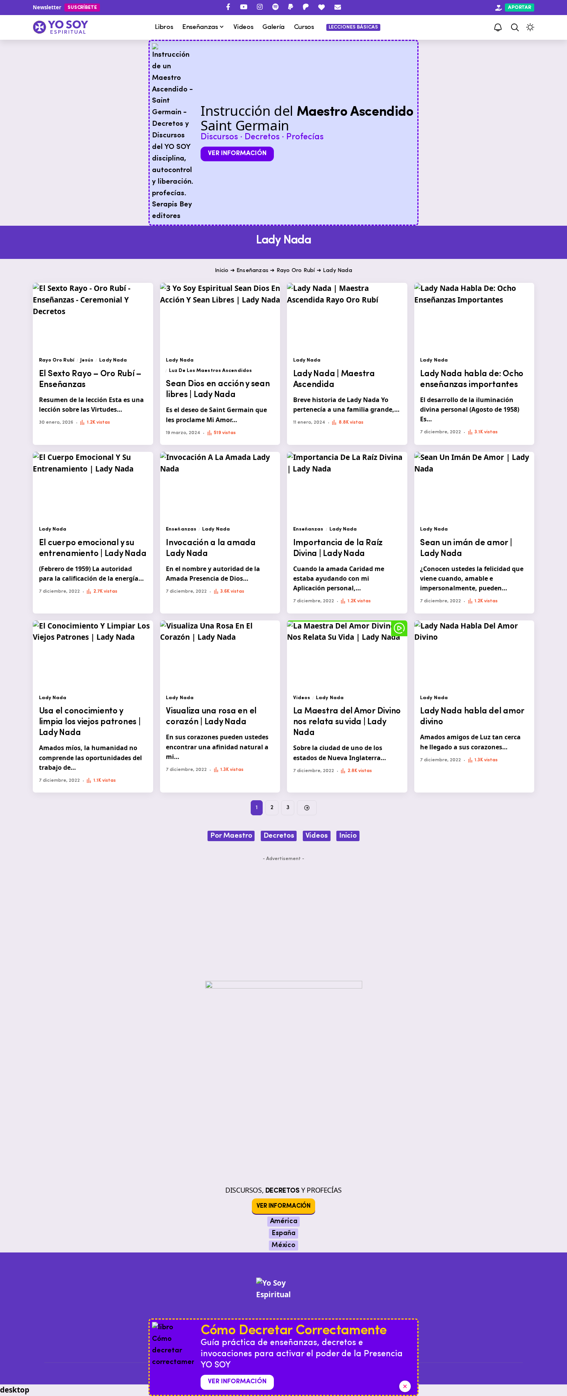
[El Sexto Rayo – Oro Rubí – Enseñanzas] (93, 316)
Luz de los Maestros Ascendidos (210, 370)
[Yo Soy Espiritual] (283, 1308)
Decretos (278, 836)
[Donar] (321, 7)
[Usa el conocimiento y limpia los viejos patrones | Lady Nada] (93, 654)
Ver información (237, 153)
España (283, 1233)
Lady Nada (113, 360)
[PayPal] (290, 7)
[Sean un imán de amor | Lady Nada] (474, 485)
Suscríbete (82, 7)
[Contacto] (337, 7)
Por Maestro (231, 836)
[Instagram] (260, 7)
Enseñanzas (252, 271)
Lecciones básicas (353, 27)
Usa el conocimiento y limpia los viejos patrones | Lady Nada (90, 722)
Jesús (87, 360)
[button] (515, 27)
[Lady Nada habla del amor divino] (474, 654)
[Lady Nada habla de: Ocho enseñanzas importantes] (474, 316)
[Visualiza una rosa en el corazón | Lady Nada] (220, 654)
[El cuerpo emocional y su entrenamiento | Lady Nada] (93, 485)
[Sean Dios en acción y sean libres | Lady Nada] (220, 316)
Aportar (519, 7)
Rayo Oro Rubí (296, 271)
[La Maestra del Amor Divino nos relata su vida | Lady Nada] (347, 654)
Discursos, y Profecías (283, 1190)
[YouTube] (243, 7)
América (283, 1221)
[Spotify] (275, 7)
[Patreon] (305, 7)
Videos (301, 697)
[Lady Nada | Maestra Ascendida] (347, 316)
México (283, 1245)
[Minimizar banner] (405, 1386)
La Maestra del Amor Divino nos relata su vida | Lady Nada (347, 722)
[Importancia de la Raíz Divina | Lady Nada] (347, 485)
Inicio (221, 271)
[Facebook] (228, 7)
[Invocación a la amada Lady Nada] (220, 485)
